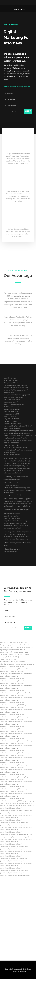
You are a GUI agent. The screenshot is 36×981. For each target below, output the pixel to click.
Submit (28, 111)
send (28, 927)
